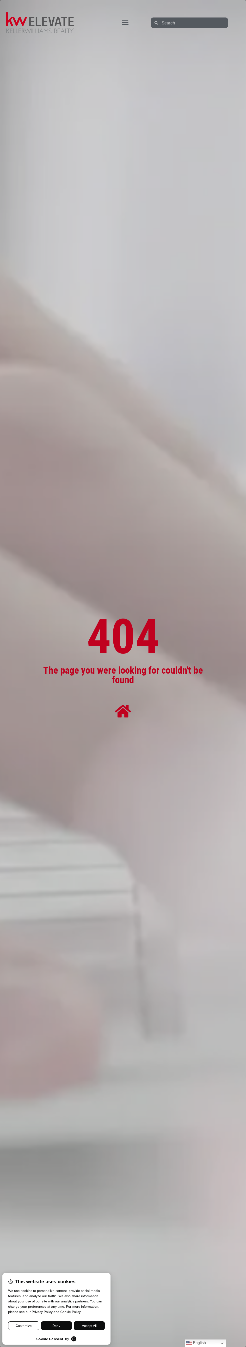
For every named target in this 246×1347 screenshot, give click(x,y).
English (199, 1343)
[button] (125, 22)
